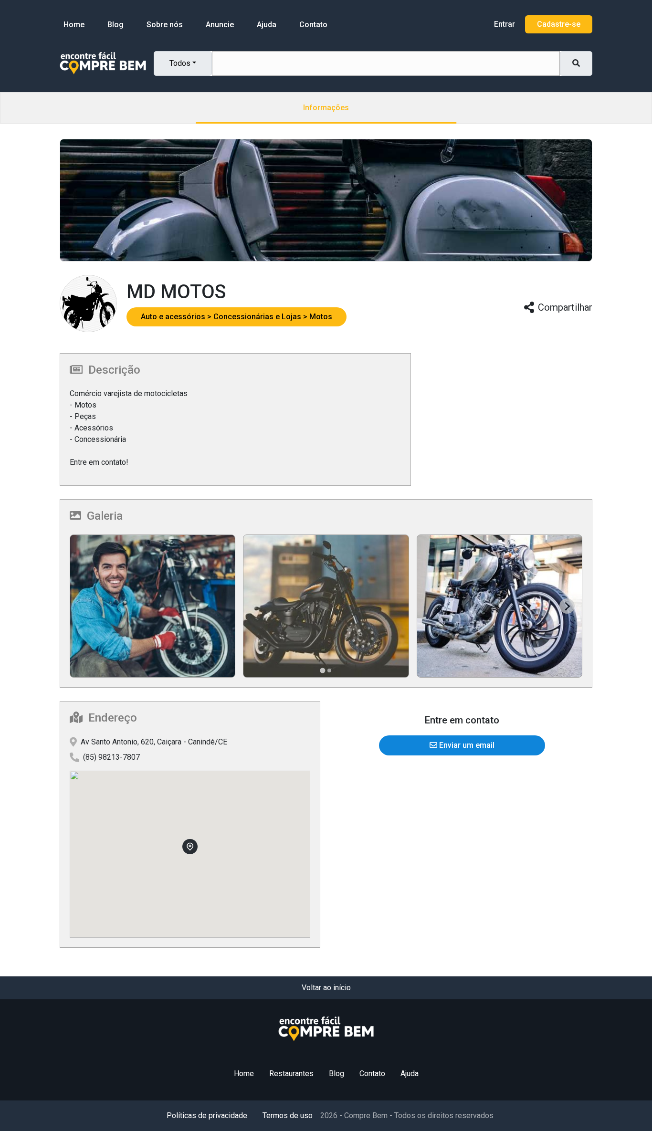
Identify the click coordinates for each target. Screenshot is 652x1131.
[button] (177, 316)
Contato (313, 24)
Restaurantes (291, 1073)
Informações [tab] (326, 107)
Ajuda (266, 24)
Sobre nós (165, 24)
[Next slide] (567, 606)
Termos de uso (288, 1115)
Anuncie (220, 24)
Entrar (504, 24)
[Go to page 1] (322, 670)
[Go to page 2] (329, 670)
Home (73, 24)
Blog (115, 24)
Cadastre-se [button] (558, 24)
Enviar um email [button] (465, 745)
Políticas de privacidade (207, 1115)
